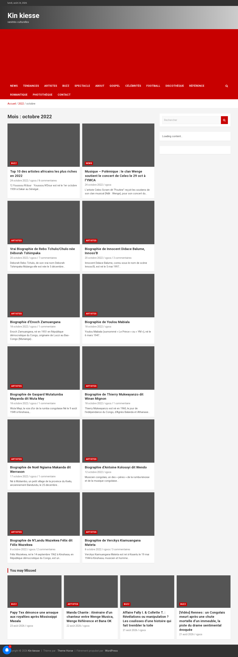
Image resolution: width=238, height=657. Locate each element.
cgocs (33, 180)
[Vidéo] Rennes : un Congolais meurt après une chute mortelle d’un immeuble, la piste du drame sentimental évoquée (202, 621)
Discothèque (175, 85)
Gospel (115, 85)
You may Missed (23, 570)
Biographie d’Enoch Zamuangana (35, 322)
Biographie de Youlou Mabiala (107, 322)
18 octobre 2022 (19, 326)
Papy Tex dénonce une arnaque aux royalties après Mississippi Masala (34, 616)
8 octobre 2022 (18, 549)
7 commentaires (48, 257)
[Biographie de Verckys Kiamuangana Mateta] (118, 514)
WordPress (111, 650)
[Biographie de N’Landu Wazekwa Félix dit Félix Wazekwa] (43, 514)
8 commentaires (48, 180)
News (14, 85)
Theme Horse (65, 650)
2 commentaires (46, 549)
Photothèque (42, 94)
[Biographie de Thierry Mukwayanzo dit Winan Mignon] (118, 368)
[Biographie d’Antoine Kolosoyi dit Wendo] (118, 441)
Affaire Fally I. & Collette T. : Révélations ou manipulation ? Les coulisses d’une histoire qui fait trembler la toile (147, 618)
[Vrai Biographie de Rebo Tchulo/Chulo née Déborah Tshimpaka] (43, 222)
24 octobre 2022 (19, 180)
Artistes (50, 85)
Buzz (65, 85)
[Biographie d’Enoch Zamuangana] (43, 295)
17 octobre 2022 (19, 476)
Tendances (31, 85)
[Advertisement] (119, 55)
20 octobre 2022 (19, 257)
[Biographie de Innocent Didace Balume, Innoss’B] (118, 222)
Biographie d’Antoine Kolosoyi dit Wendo (116, 467)
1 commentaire (47, 326)
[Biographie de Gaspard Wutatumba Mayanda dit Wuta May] (43, 368)
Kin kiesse (23, 16)
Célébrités (133, 85)
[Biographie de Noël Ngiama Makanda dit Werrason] (43, 441)
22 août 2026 (74, 625)
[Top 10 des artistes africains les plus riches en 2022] (43, 145)
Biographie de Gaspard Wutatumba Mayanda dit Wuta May (36, 396)
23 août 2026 (17, 625)
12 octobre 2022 (94, 472)
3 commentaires (122, 257)
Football (153, 85)
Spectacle (82, 85)
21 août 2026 (130, 630)
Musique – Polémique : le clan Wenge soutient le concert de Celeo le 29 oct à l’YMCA (115, 175)
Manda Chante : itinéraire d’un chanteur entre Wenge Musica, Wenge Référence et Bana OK (90, 616)
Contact (64, 94)
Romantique (19, 94)
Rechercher (224, 120)
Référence (196, 85)
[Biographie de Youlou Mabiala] (118, 295)
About (99, 85)
